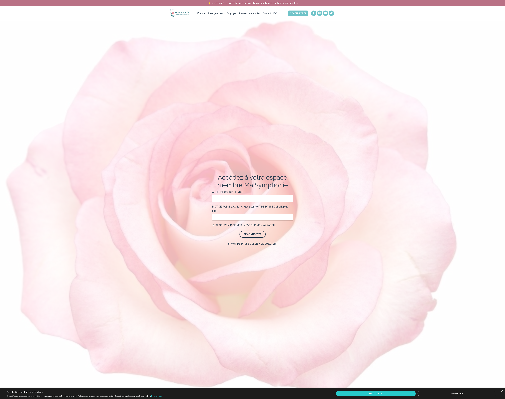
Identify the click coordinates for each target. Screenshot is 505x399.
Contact (266, 13)
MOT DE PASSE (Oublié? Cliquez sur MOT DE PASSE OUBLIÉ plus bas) (250, 208)
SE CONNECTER (252, 234)
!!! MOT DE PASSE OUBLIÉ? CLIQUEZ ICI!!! (252, 243)
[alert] (252, 393)
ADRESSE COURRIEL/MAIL (228, 192)
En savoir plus (156, 396)
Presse (243, 13)
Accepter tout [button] (376, 393)
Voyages (231, 13)
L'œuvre (201, 13)
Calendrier (254, 13)
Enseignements (216, 13)
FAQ (275, 13)
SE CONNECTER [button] (298, 13)
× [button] (502, 391)
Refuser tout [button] (457, 393)
